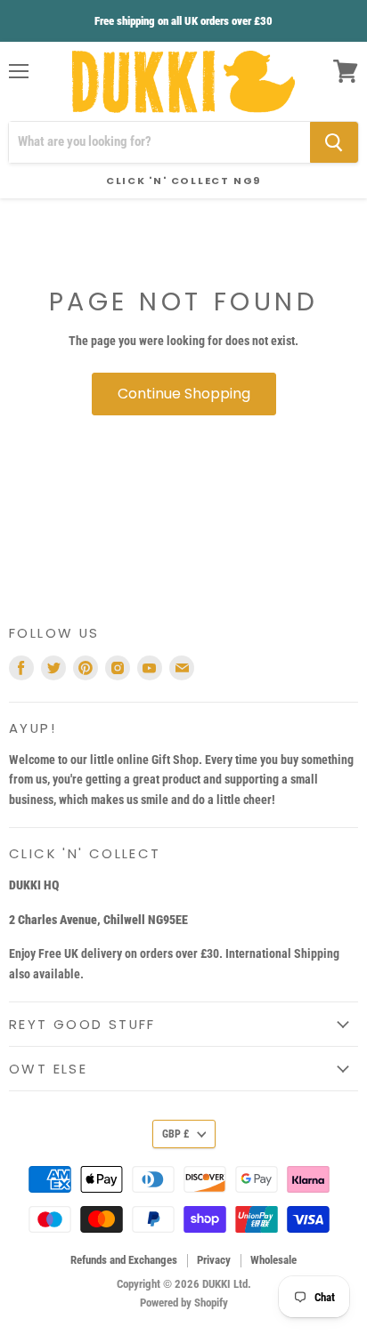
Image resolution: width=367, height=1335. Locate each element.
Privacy (214, 1260)
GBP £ (175, 1134)
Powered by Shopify (184, 1302)
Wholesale (273, 1260)
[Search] (334, 142)
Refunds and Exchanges (123, 1260)
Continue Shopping (184, 393)
